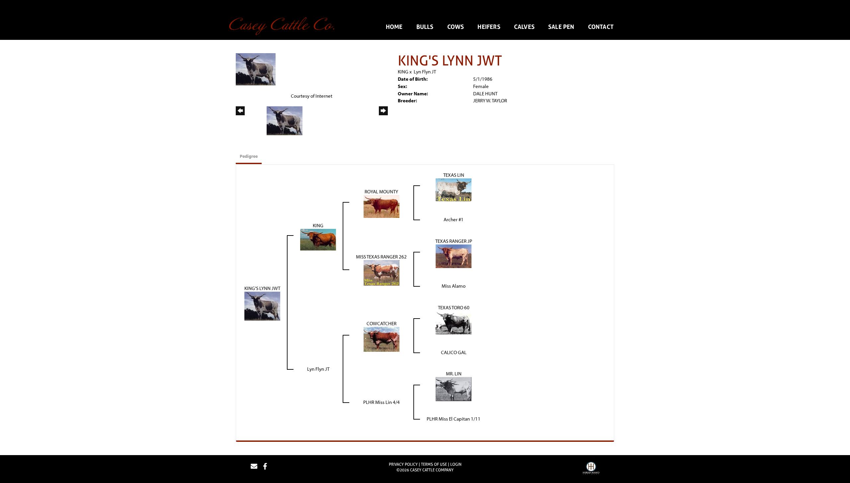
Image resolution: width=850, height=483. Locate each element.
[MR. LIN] (453, 388)
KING (403, 71)
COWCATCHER (381, 323)
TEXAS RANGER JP (453, 241)
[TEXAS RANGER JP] (453, 255)
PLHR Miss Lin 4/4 (381, 402)
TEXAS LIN (453, 175)
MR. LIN (454, 373)
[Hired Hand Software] (591, 469)
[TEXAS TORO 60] (453, 322)
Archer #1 (454, 219)
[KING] (318, 239)
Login (456, 464)
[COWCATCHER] (381, 339)
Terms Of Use (434, 464)
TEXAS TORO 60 (453, 307)
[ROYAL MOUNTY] (381, 206)
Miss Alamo (454, 286)
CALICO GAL (454, 352)
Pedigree (249, 156)
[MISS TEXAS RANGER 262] (381, 272)
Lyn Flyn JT (425, 71)
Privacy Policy (403, 464)
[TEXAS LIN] (453, 189)
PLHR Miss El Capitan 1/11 (453, 419)
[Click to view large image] (256, 68)
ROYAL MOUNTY (381, 191)
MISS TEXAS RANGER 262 (381, 256)
